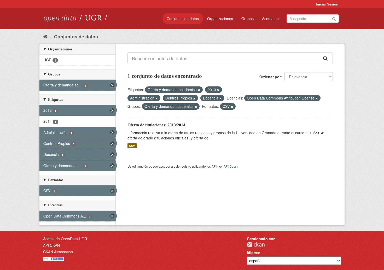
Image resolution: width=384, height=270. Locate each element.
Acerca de (270, 18)
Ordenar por (270, 76)
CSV (132, 146)
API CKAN (51, 245)
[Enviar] (334, 18)
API (214, 166)
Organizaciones (220, 18)
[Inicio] (45, 36)
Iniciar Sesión (327, 4)
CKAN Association (58, 251)
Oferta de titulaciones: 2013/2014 (156, 125)
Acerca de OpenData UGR (65, 238)
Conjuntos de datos (183, 18)
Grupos (247, 18)
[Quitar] (199, 90)
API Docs (230, 166)
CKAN (256, 244)
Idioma (253, 252)
